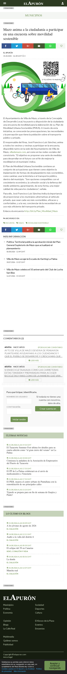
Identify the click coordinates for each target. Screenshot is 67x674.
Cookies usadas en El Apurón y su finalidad (18, 669)
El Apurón (8, 53)
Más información (20, 671)
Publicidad (8, 644)
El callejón (12, 529)
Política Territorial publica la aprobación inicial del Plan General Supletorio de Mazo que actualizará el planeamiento (33, 245)
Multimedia (8, 636)
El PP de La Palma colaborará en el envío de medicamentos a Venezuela (27, 472)
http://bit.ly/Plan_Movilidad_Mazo (41, 211)
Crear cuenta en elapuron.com (48, 409)
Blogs (5, 624)
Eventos (39, 624)
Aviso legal (8, 657)
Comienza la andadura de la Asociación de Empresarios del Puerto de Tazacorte (32, 462)
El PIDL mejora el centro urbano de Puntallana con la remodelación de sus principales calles (31, 483)
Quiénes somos (10, 640)
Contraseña (13, 407)
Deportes (39, 608)
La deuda (11, 559)
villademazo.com (18, 152)
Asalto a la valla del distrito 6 (20, 537)
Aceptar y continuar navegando (55, 665)
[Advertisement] (33, 304)
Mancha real (12, 570)
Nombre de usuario (17, 396)
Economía (8, 612)
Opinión (7, 620)
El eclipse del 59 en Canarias (20, 548)
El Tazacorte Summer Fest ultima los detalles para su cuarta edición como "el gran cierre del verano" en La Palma (31, 450)
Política (6, 608)
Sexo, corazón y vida (17, 551)
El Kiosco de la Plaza (44, 620)
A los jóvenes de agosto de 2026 (21, 525)
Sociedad (39, 605)
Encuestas (40, 628)
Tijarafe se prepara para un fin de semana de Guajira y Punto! (32, 493)
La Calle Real (9, 628)
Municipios (33, 15)
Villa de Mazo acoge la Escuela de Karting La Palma (32, 258)
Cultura (38, 612)
